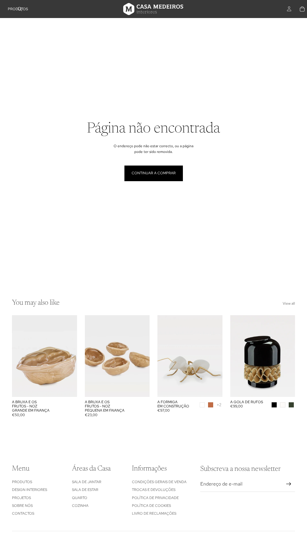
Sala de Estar (85, 489)
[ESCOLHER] (213, 387)
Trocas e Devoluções (153, 489)
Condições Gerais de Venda (159, 482)
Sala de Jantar (86, 482)
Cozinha (80, 505)
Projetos (21, 497)
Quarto (79, 497)
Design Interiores (29, 489)
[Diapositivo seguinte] (70, 356)
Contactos (23, 513)
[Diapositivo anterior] (18, 356)
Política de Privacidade (155, 497)
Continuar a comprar (154, 173)
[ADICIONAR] (67, 387)
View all (289, 303)
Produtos (22, 482)
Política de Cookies (151, 505)
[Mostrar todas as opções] (219, 405)
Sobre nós (22, 505)
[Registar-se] (288, 484)
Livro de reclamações (154, 513)
